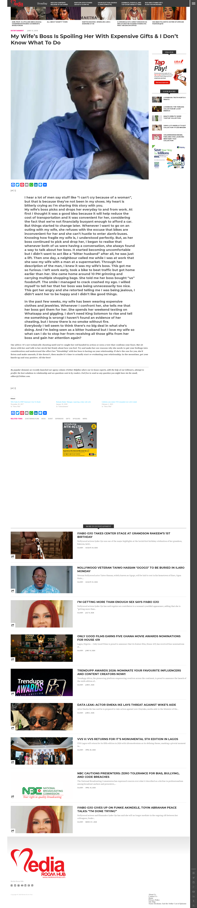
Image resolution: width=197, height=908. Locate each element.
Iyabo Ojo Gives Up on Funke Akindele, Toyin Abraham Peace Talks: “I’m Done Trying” (127, 809)
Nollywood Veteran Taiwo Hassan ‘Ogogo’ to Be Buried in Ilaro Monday (130, 569)
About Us (152, 894)
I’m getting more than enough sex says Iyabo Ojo (118, 602)
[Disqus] (80, 490)
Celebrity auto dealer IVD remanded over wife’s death (119, 402)
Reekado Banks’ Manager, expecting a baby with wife (73, 402)
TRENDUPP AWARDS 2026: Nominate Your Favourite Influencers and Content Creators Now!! (129, 672)
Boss (43, 419)
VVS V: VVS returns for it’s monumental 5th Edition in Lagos (127, 739)
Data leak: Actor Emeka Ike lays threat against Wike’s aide (126, 704)
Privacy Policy (154, 900)
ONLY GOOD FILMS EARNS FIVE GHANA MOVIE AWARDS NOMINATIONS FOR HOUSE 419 (128, 638)
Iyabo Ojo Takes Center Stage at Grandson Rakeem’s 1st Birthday (123, 535)
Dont (50, 419)
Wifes (85, 419)
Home (151, 898)
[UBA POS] (169, 85)
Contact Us (153, 896)
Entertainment (17, 30)
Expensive (59, 419)
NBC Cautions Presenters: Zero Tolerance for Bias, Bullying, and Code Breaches (128, 775)
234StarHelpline (32, 419)
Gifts (68, 419)
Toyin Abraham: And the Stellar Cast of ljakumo (167, 904)
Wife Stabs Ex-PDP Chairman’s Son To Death (25, 402)
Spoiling (76, 419)
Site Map (152, 902)
